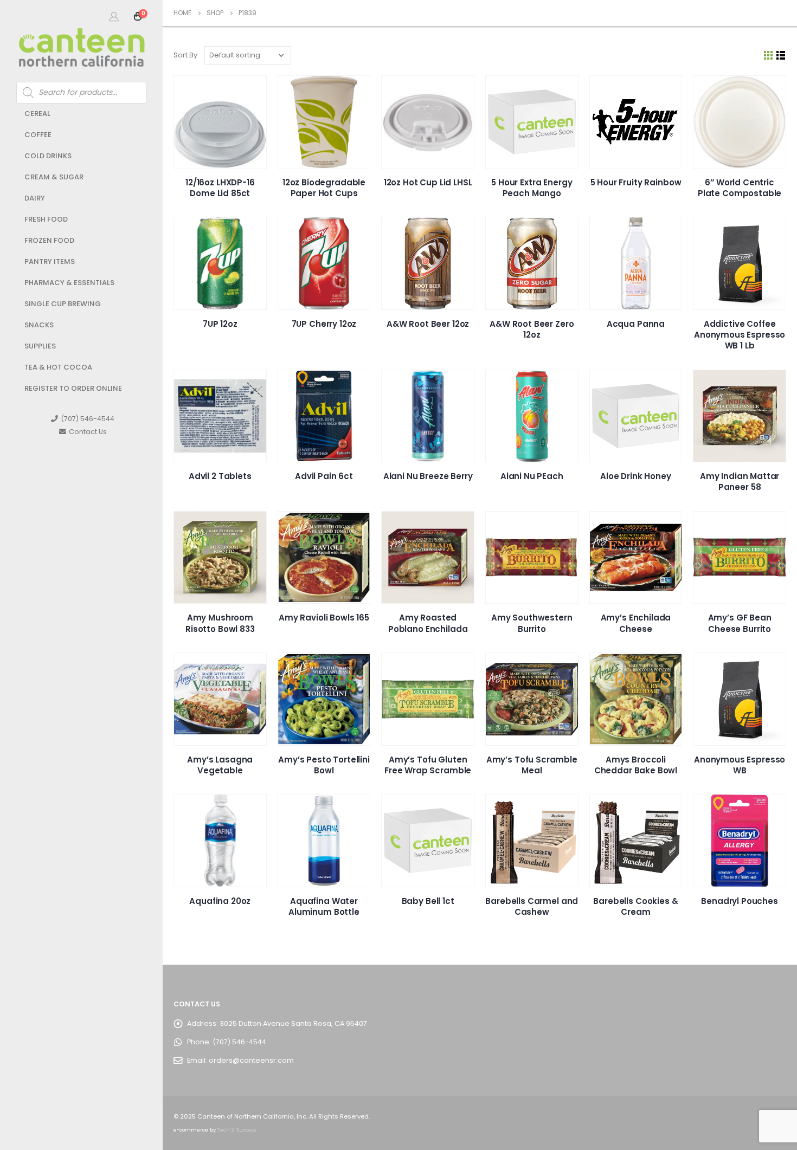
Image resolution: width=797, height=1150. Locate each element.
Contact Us (88, 431)
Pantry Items (49, 261)
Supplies (40, 346)
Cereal (37, 113)
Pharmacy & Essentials (69, 282)
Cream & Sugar (53, 177)
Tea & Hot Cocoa (58, 367)
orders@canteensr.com (251, 1060)
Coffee (38, 135)
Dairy (34, 198)
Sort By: (186, 55)
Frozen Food (49, 240)
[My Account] (114, 16)
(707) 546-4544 (87, 418)
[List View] (781, 55)
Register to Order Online (73, 388)
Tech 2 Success (236, 1129)
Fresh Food (46, 219)
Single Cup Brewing (62, 304)
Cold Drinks (48, 156)
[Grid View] (768, 55)
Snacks (39, 325)
